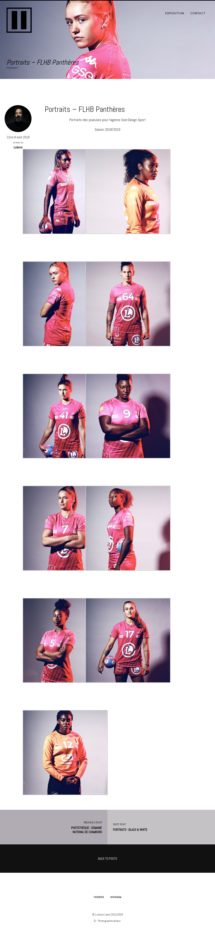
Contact (197, 13)
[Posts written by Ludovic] (18, 118)
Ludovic (18, 147)
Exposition (174, 13)
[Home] (19, 19)
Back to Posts (107, 859)
